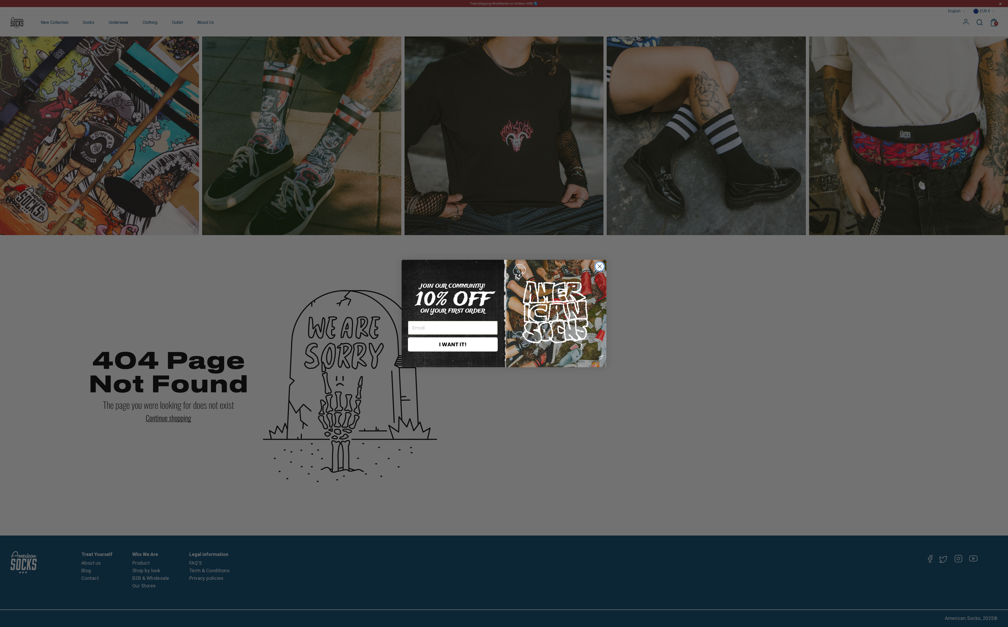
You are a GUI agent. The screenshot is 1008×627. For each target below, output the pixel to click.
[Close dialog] (599, 266)
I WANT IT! (452, 344)
